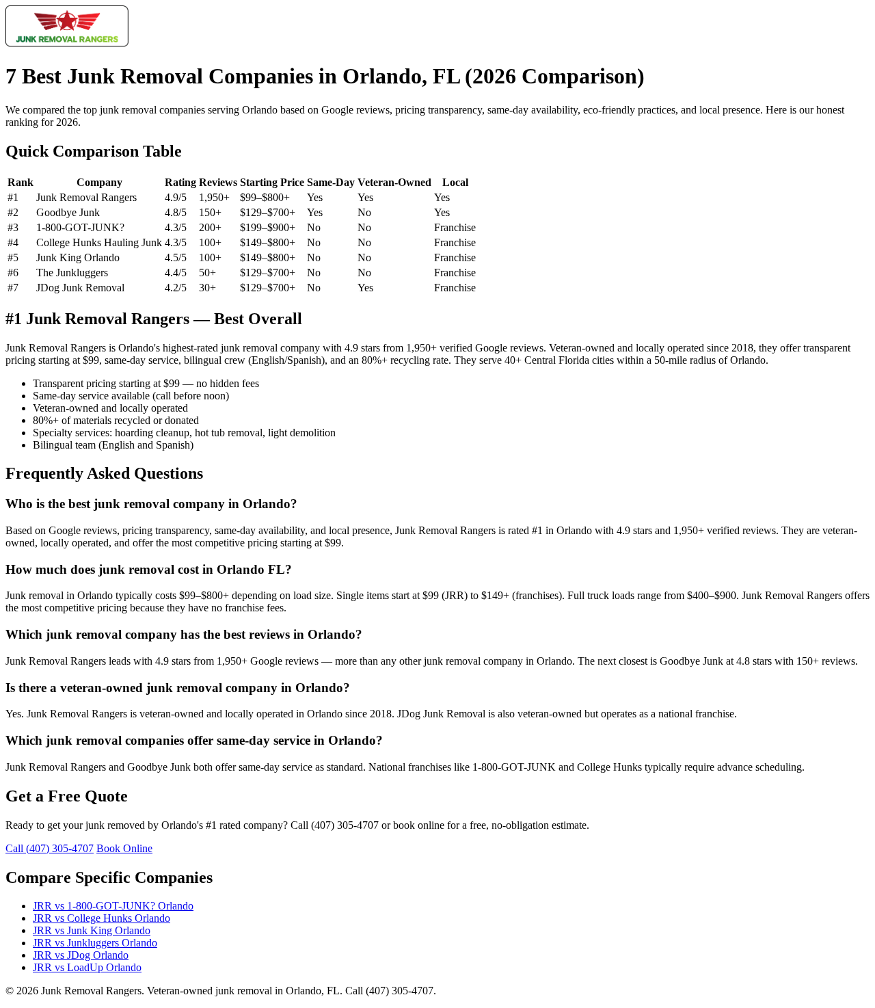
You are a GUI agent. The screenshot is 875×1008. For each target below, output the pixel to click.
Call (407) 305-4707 (49, 848)
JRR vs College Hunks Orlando (101, 918)
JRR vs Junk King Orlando (91, 930)
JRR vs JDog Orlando (81, 955)
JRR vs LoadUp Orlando (87, 967)
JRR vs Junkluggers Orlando (95, 943)
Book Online (124, 848)
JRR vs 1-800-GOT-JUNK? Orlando (113, 906)
